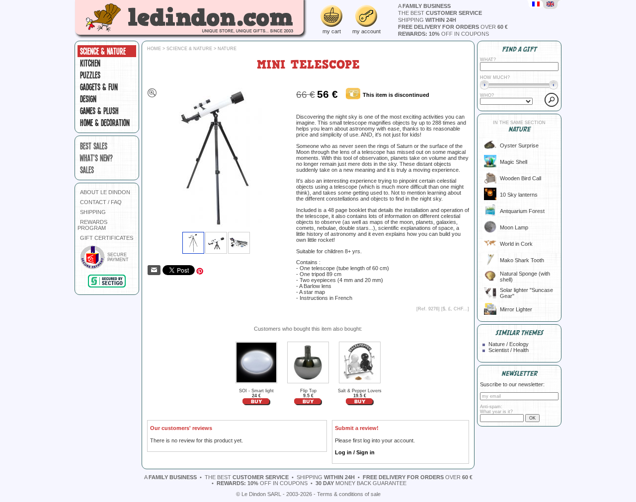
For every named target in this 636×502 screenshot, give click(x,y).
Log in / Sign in (355, 452)
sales (87, 170)
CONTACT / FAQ (101, 202)
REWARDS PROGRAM (92, 225)
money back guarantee (361, 483)
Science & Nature (103, 51)
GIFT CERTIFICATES (106, 238)
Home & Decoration (105, 123)
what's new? (96, 158)
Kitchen (90, 63)
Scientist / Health (508, 350)
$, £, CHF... (455, 308)
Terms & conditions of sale (349, 494)
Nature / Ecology (508, 344)
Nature (227, 48)
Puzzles (90, 75)
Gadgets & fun (99, 87)
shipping (427, 20)
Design (88, 99)
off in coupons (443, 34)
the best (440, 13)
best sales (93, 146)
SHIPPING (93, 212)
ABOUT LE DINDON (105, 192)
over (453, 27)
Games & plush (99, 111)
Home (154, 48)
